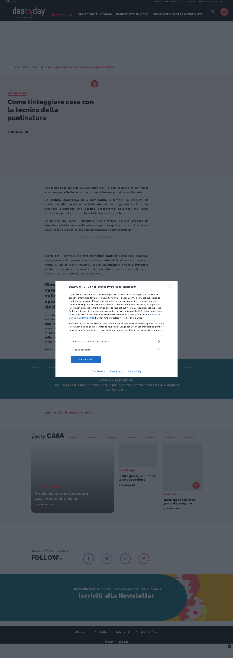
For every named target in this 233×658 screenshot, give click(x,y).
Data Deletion (98, 371)
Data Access (116, 371)
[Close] (171, 287)
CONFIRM (85, 359)
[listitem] (116, 341)
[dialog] (116, 329)
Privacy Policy (134, 371)
